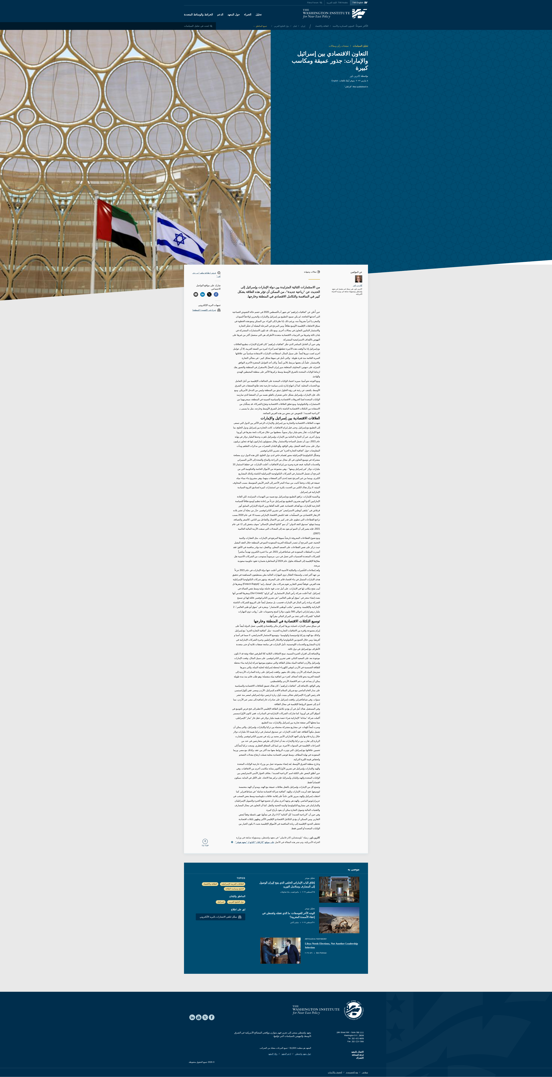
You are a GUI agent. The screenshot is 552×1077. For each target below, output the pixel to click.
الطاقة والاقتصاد (322, 26)
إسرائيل (220, 902)
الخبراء (247, 14)
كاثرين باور (355, 76)
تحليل (259, 14)
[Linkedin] (202, 294)
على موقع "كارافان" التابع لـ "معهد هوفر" (254, 842)
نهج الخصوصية (352, 1072)
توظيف (365, 1072)
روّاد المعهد (272, 1054)
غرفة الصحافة (358, 1055)
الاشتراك (360, 1058)
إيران (302, 26)
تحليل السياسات (360, 46)
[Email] (195, 294)
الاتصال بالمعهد (357, 1052)
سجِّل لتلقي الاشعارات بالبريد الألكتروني (218, 917)
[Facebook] (216, 294)
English (334, 80)
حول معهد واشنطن (303, 1054)
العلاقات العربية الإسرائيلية (233, 884)
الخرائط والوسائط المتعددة (198, 14)
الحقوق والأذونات (335, 1072)
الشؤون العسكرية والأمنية (343, 26)
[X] (209, 294)
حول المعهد (234, 14)
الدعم (220, 14)
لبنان (295, 26)
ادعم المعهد (286, 1054)
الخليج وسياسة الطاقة (234, 889)
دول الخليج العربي (281, 26)
